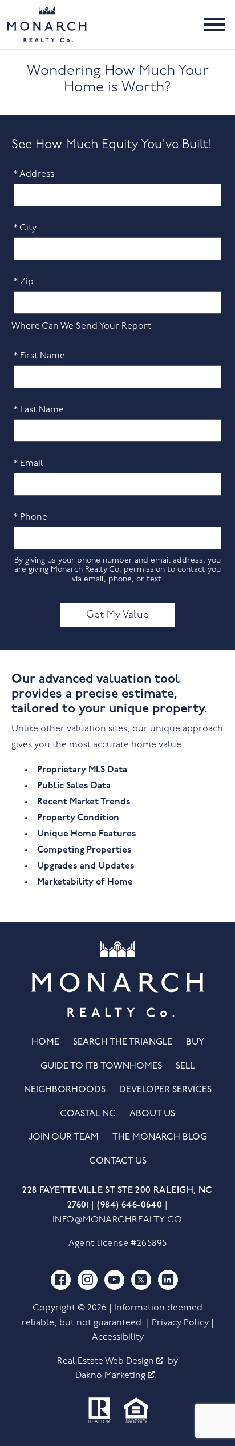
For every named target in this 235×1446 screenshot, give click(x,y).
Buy (195, 1042)
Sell (185, 1066)
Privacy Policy (180, 1323)
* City (25, 228)
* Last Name (39, 410)
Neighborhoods (65, 1089)
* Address (34, 174)
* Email (28, 463)
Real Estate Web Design (106, 1361)
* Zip (24, 281)
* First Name (39, 356)
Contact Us (118, 1161)
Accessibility (118, 1337)
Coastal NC (88, 1113)
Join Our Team (64, 1137)
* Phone (30, 517)
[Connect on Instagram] (88, 1280)
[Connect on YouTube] (114, 1280)
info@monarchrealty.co (117, 1220)
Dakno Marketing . (116, 1375)
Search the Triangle (122, 1042)
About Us (152, 1113)
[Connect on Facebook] (61, 1280)
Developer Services (165, 1089)
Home (45, 1042)
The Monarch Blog (159, 1137)
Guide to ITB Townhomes (101, 1066)
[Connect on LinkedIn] (168, 1280)
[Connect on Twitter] (141, 1280)
